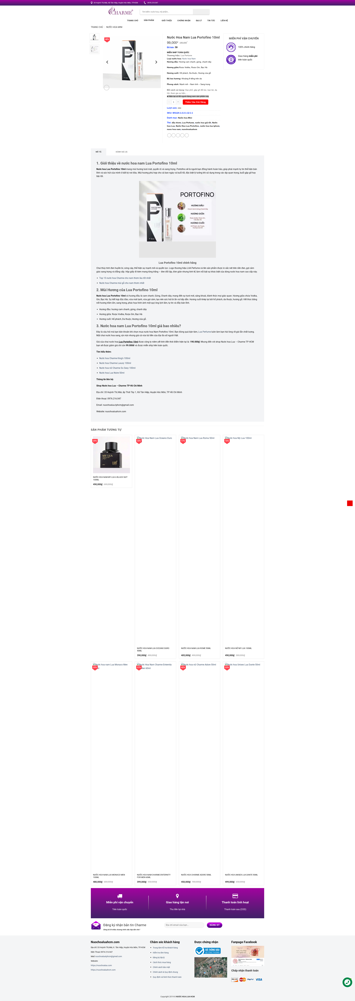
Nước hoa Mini (114, 27)
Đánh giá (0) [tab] (121, 152)
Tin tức (211, 20)
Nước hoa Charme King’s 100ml (114, 358)
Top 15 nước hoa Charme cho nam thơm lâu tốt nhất (125, 278)
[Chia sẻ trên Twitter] (174, 135)
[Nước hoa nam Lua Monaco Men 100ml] (111, 767)
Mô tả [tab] (98, 152)
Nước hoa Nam (189, 59)
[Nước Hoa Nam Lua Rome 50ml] (199, 540)
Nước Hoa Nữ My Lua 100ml (238, 648)
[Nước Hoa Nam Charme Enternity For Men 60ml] (155, 767)
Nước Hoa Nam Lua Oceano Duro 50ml (153, 649)
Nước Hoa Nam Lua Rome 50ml (196, 648)
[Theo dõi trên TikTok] (250, 925)
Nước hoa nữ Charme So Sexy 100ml (117, 368)
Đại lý (199, 20)
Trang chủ (132, 20)
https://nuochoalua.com (101, 965)
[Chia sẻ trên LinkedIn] (187, 135)
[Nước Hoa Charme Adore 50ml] (199, 767)
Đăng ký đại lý (159, 957)
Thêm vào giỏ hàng (195, 102)
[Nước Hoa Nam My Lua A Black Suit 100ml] (111, 454)
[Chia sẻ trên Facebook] (169, 135)
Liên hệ (224, 20)
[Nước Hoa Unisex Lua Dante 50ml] (243, 767)
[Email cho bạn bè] (178, 135)
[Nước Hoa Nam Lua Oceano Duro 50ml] (155, 540)
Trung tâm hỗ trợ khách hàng (165, 948)
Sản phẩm (149, 20)
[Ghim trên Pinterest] (182, 135)
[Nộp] (201, 12)
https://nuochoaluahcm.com (103, 970)
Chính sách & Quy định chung (165, 972)
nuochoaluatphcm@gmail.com (108, 956)
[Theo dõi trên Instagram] (251, 3)
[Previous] (107, 62)
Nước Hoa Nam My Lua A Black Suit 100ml (110, 478)
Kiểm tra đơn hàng (161, 953)
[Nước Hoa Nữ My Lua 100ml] (243, 540)
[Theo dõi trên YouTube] (262, 3)
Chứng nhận (183, 20)
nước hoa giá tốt (203, 123)
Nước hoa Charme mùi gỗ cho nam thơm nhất (121, 283)
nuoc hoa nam (174, 129)
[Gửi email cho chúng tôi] (256, 3)
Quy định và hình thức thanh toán (167, 977)
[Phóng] (106, 87)
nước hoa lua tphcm (209, 126)
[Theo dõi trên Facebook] (248, 3)
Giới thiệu (167, 20)
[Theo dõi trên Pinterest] (259, 3)
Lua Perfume (188, 123)
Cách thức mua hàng (162, 962)
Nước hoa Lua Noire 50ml (111, 372)
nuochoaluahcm (189, 129)
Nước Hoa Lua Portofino (187, 126)
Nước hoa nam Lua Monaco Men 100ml (109, 876)
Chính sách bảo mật (161, 967)
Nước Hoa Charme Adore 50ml (196, 875)
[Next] (156, 62)
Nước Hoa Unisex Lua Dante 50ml (241, 875)
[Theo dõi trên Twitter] (253, 3)
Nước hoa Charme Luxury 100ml (115, 363)
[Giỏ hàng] (350, 503)
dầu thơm (176, 123)
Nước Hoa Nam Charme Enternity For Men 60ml (153, 876)
